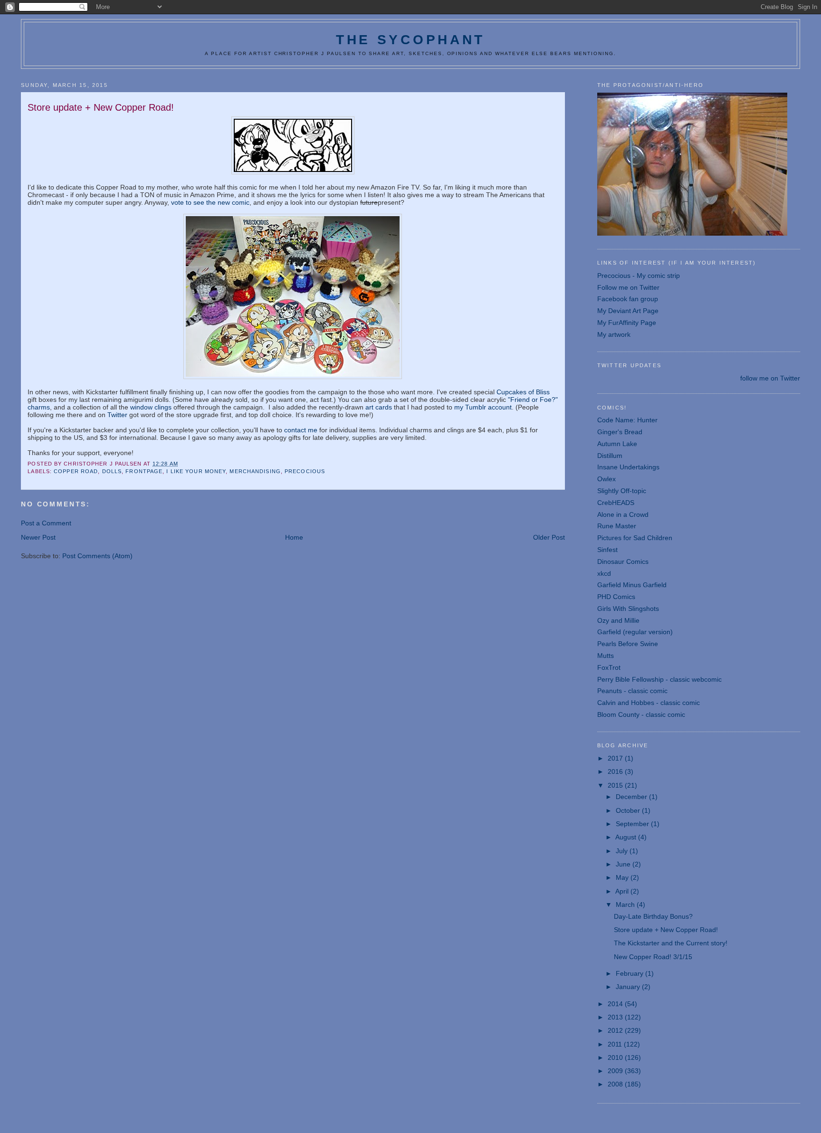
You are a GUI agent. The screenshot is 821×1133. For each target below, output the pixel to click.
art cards (378, 407)
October (629, 810)
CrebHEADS (615, 502)
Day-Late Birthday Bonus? (653, 916)
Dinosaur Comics (623, 561)
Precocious (305, 471)
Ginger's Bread (619, 432)
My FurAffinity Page (626, 322)
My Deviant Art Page (628, 310)
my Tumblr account (483, 407)
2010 (616, 1057)
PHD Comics (616, 596)
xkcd (604, 573)
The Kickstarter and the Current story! (670, 943)
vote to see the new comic (210, 202)
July (623, 851)
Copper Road (76, 471)
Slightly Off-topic (621, 491)
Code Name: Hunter (627, 420)
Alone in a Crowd (623, 514)
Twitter (117, 415)
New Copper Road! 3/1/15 (653, 957)
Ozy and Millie (618, 620)
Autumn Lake (617, 443)
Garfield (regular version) (635, 632)
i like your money (196, 471)
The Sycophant (410, 39)
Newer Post (38, 537)
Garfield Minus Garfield (632, 585)
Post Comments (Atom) (97, 556)
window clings (151, 407)
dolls (112, 471)
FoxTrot (609, 667)
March (626, 904)
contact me (300, 430)
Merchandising (254, 471)
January (629, 986)
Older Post (549, 537)
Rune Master (616, 526)
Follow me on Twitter (628, 287)
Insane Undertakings (628, 467)
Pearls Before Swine (627, 643)
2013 (616, 1017)
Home (294, 537)
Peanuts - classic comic (632, 691)
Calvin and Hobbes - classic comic (648, 702)
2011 (616, 1044)
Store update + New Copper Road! (666, 929)
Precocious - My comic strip (638, 275)
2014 (616, 1004)
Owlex (606, 479)
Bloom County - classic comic (641, 714)
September (633, 824)
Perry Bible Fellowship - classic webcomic (659, 679)
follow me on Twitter (770, 378)
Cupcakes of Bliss (523, 392)
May (623, 877)
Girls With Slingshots (628, 608)
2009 (616, 1071)
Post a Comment (46, 523)
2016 (616, 771)
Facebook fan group (627, 299)
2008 (616, 1084)
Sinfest (607, 549)
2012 (616, 1030)
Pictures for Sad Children (634, 538)
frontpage (143, 471)
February (630, 973)
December (632, 796)
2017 (616, 758)
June (624, 864)
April (622, 891)
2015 (616, 785)
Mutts (605, 655)
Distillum (609, 455)
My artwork (613, 334)
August (626, 837)
